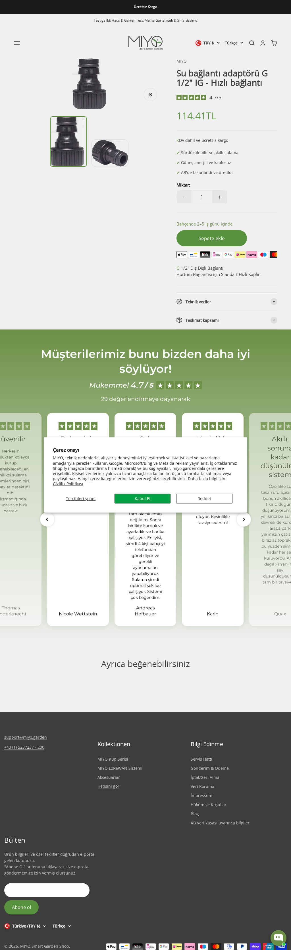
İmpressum (201, 795)
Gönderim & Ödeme (210, 768)
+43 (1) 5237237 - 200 (24, 747)
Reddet (204, 498)
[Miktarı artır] (220, 197)
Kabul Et (143, 498)
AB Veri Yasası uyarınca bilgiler (220, 823)
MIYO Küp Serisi (112, 759)
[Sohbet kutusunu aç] (278, 938)
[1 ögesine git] (68, 141)
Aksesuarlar (108, 777)
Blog (195, 813)
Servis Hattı (201, 759)
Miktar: (183, 185)
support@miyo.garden (25, 737)
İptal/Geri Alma (205, 777)
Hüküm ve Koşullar (208, 804)
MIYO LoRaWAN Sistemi (119, 768)
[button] (47, 519)
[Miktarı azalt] (184, 197)
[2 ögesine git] (110, 153)
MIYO (181, 61)
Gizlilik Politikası (68, 483)
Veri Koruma (202, 786)
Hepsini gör (108, 786)
